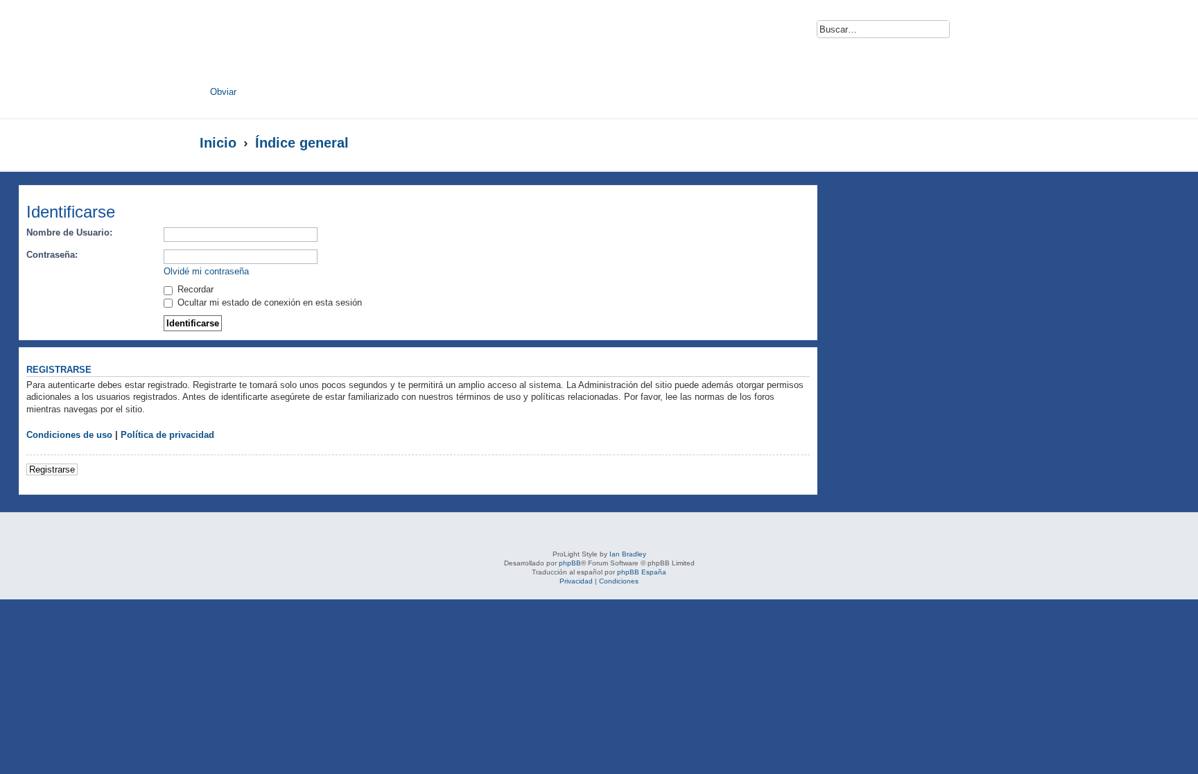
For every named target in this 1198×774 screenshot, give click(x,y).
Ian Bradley (627, 554)
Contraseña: (52, 254)
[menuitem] (968, 33)
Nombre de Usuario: (69, 232)
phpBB (570, 563)
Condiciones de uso (69, 435)
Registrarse (52, 469)
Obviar (223, 92)
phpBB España (641, 572)
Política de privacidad (167, 435)
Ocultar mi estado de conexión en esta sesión (268, 302)
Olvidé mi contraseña (206, 271)
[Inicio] (334, 46)
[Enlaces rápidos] (970, 142)
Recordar (194, 289)
